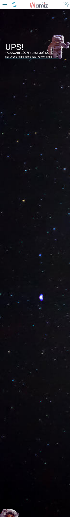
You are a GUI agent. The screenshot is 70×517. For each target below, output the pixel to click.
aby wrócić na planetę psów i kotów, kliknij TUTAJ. (32, 56)
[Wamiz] (41, 4)
